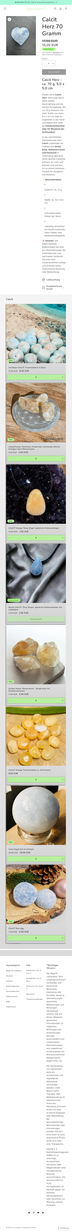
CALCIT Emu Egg (16, 928)
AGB (8, 1002)
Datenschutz (11, 996)
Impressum (11, 1007)
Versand (56, 52)
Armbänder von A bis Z (33, 979)
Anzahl (44, 59)
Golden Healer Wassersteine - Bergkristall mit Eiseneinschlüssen (29, 690)
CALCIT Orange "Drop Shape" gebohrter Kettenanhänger (34, 528)
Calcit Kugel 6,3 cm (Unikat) (21, 849)
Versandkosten (12, 991)
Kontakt (9, 976)
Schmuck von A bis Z (34, 987)
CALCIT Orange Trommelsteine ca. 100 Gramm (30, 770)
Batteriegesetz (12, 986)
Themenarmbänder (34, 999)
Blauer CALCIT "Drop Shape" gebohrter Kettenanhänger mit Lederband (35, 608)
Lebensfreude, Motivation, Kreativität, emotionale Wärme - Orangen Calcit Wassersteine (35, 448)
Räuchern (30, 994)
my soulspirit (17, 1227)
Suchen (9, 981)
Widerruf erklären (13, 971)
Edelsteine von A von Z (33, 971)
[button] (5, 8)
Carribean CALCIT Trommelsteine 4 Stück (27, 367)
